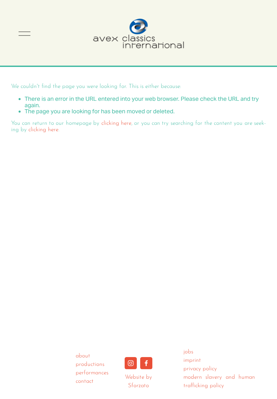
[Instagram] (131, 363)
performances (92, 373)
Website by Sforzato (138, 381)
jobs (188, 352)
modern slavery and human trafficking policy (219, 381)
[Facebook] (146, 363)
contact (85, 381)
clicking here (116, 123)
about (83, 356)
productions (90, 364)
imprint (192, 360)
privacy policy (200, 369)
